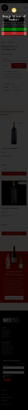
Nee (14, 33)
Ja (14, 29)
